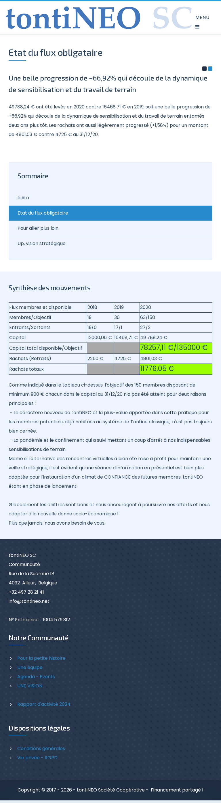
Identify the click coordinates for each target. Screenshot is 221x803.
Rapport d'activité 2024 (44, 704)
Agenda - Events (36, 676)
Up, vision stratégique (42, 243)
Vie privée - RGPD (37, 757)
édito (23, 197)
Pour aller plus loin (38, 228)
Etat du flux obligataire (43, 213)
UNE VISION (29, 685)
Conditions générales (41, 748)
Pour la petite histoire (41, 658)
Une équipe (30, 667)
